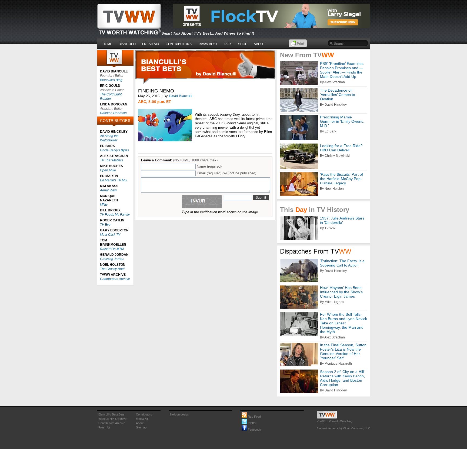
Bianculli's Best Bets (111, 414)
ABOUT (259, 44)
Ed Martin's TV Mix (113, 180)
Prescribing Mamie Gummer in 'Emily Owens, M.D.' (342, 121)
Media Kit (142, 418)
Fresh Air (104, 427)
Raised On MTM (112, 249)
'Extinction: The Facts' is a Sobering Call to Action (342, 263)
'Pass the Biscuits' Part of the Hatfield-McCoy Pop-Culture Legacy (341, 178)
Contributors (144, 414)
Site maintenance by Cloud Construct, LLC (343, 428)
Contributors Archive (115, 279)
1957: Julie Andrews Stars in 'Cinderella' (342, 220)
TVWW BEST (207, 44)
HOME (107, 44)
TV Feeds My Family (115, 215)
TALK (228, 44)
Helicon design (179, 414)
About (140, 423)
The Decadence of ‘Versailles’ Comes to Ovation (337, 94)
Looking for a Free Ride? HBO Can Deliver (341, 148)
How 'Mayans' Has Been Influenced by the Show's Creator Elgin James (341, 291)
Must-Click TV (110, 235)
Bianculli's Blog (111, 80)
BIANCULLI (127, 44)
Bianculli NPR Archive (112, 418)
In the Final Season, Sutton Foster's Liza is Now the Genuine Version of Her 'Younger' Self (343, 351)
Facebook (254, 429)
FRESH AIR (150, 44)
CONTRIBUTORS (179, 44)
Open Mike (108, 170)
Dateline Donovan (113, 113)
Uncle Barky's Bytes (114, 150)
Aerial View (108, 190)
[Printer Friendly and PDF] (298, 46)
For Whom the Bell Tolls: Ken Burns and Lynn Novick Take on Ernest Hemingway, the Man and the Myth (343, 323)
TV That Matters (111, 160)
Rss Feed (254, 416)
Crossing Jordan (112, 259)
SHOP (242, 44)
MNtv (104, 205)
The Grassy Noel (112, 269)
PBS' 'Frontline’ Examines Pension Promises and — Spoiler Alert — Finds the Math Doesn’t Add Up (341, 70)
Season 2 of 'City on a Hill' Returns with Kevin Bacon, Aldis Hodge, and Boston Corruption (342, 378)
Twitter (251, 423)
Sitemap (141, 427)
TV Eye (105, 225)
